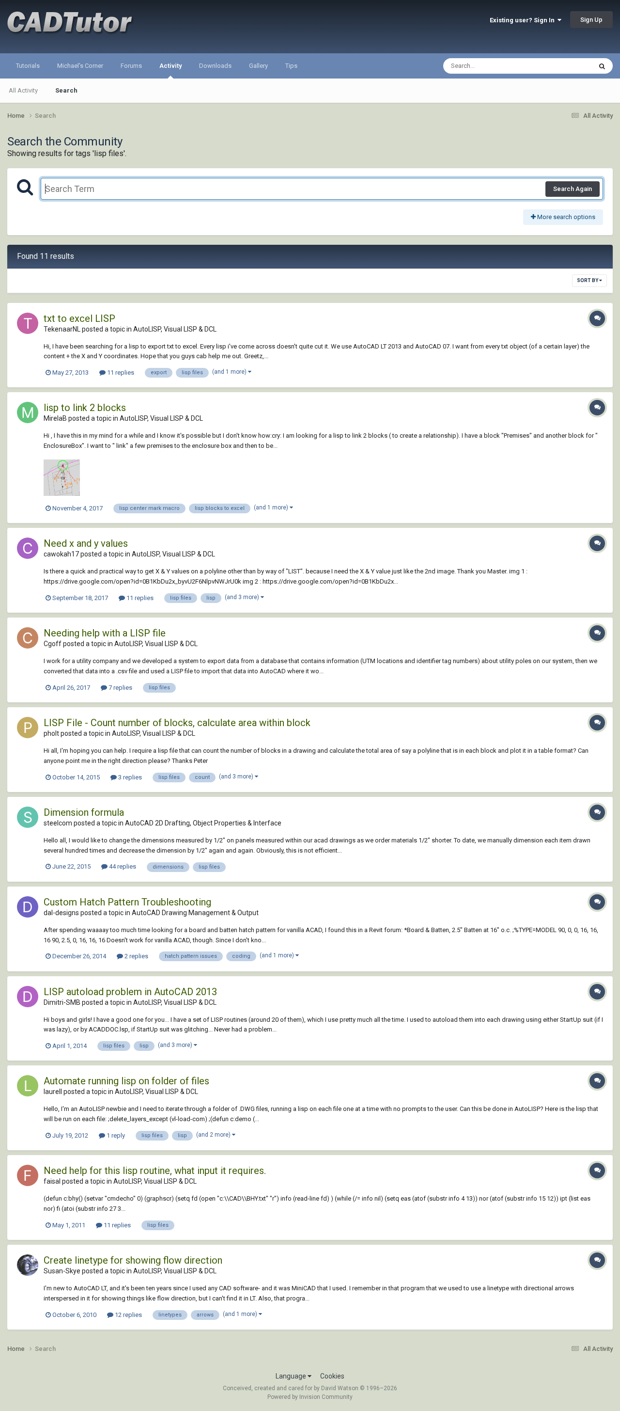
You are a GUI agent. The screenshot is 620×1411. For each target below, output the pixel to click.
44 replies (122, 866)
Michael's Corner (80, 65)
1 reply (115, 1135)
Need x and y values (86, 543)
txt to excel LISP (79, 318)
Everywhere (562, 66)
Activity (170, 65)
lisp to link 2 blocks (85, 407)
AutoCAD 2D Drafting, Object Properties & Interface (203, 823)
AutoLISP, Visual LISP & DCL (175, 329)
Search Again (572, 188)
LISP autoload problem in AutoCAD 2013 (130, 992)
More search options (565, 217)
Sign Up (591, 19)
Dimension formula (84, 812)
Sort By (588, 280)
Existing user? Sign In (524, 20)
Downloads (215, 65)
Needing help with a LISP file (105, 633)
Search (66, 90)
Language (292, 1376)
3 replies (129, 777)
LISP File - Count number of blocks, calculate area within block (177, 723)
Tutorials (28, 65)
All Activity (23, 90)
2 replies (135, 956)
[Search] (602, 66)
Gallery (258, 65)
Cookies (332, 1376)
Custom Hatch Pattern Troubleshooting (127, 902)
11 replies (120, 372)
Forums (131, 65)
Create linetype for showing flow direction (133, 1260)
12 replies (127, 1314)
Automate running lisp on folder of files (126, 1081)
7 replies (119, 687)
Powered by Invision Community (310, 1397)
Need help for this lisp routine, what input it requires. (155, 1170)
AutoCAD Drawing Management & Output (195, 913)
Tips (291, 65)
